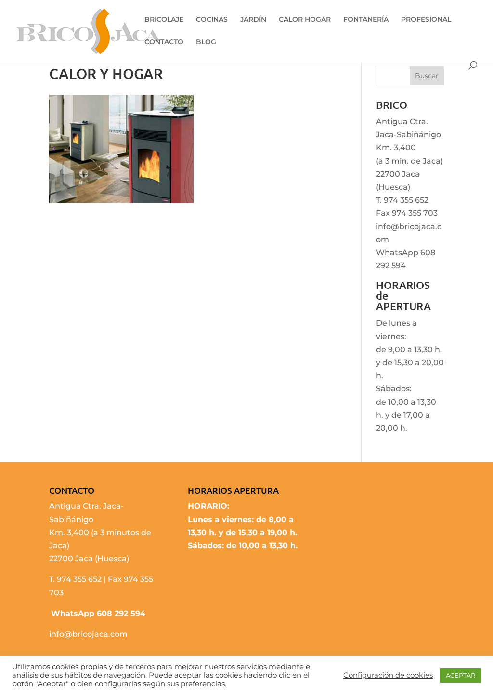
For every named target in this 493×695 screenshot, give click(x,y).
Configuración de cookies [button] (388, 675)
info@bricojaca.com (88, 634)
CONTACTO (163, 42)
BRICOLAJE (163, 20)
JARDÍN (253, 20)
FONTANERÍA (366, 20)
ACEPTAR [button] (460, 675)
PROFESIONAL (426, 20)
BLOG (206, 42)
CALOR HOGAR (305, 20)
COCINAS (212, 20)
